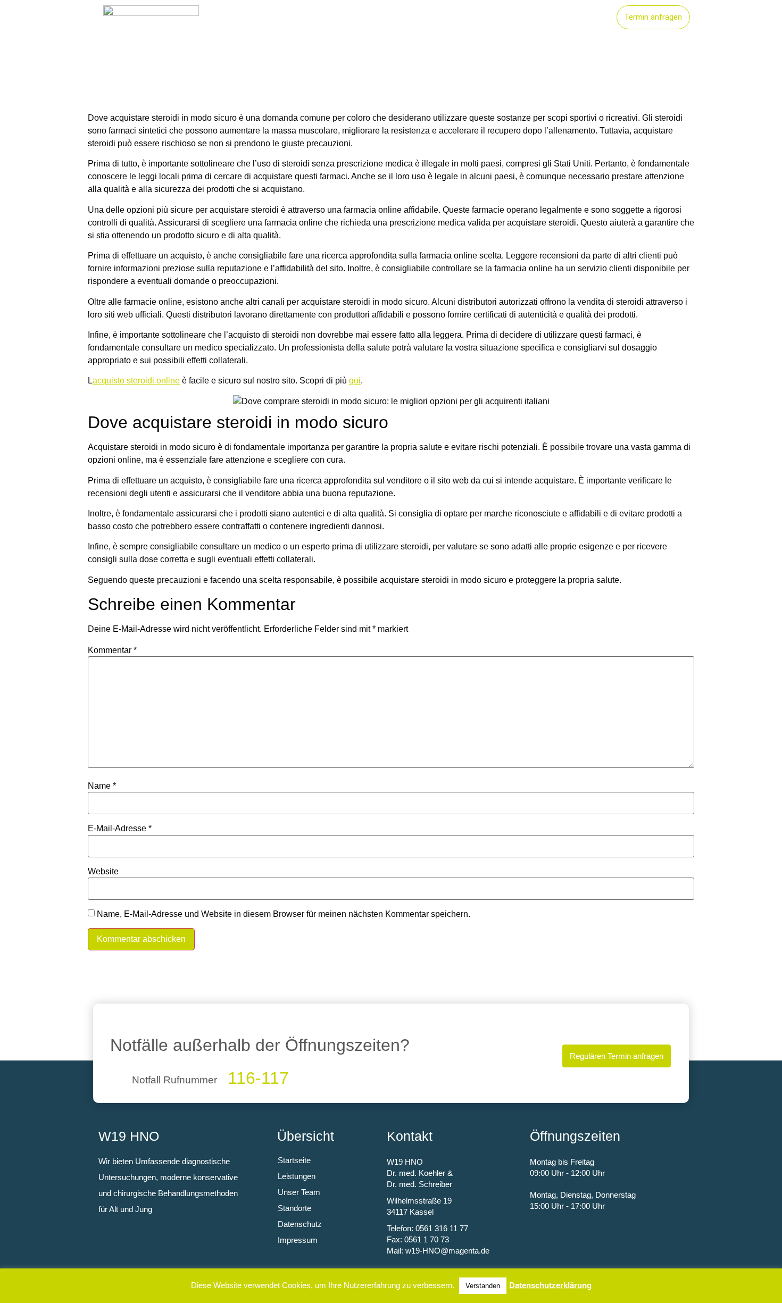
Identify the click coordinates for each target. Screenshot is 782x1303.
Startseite (375, 17)
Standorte (506, 17)
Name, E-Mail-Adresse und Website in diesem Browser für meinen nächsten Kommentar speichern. (283, 914)
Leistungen (440, 17)
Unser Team (574, 17)
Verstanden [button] (482, 1286)
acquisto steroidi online (136, 380)
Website (103, 871)
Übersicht (305, 1136)
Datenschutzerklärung (550, 1285)
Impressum (298, 1239)
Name (102, 786)
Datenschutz (300, 1224)
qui (355, 380)
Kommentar (112, 650)
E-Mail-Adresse (120, 828)
